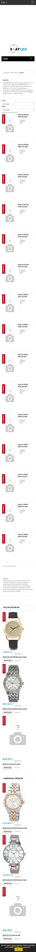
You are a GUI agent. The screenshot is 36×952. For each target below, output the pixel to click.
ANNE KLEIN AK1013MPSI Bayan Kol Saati (14, 880)
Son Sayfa (13, 566)
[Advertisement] (18, 18)
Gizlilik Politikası (14, 947)
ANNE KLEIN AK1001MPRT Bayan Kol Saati (14, 828)
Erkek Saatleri (14, 72)
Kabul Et (19, 949)
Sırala (3, 100)
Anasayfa (6, 72)
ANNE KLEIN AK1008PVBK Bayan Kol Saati (14, 657)
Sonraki (7, 566)
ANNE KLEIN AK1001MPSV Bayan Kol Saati (14, 709)
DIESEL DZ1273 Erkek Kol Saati (11, 764)
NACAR (21, 72)
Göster (4, 106)
